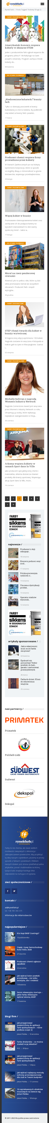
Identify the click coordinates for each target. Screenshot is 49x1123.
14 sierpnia (24, 581)
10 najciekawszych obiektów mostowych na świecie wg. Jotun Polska (30, 1091)
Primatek (10, 730)
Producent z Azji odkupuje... (27, 550)
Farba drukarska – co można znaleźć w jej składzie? (30, 1043)
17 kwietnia (21, 1001)
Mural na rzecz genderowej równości (20, 274)
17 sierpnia (24, 569)
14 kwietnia (21, 984)
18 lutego (33, 1098)
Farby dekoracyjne (15, 303)
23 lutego (8, 179)
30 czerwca (9, 420)
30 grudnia (9, 295)
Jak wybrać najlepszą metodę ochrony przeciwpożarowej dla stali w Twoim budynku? (30, 1074)
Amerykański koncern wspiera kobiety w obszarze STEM (22, 46)
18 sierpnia (24, 556)
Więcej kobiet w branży (18, 216)
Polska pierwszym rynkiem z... (29, 574)
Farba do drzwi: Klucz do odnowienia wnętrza (30, 681)
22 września (21, 968)
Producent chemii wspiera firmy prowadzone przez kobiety (23, 158)
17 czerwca (34, 1081)
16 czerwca (9, 485)
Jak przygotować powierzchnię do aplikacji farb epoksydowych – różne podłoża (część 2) (29, 1026)
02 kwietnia (25, 656)
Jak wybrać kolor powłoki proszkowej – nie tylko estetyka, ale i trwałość (28, 978)
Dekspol (9, 803)
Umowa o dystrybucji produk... (30, 586)
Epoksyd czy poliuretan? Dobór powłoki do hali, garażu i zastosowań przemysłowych (30, 665)
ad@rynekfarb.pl (12, 907)
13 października (23, 937)
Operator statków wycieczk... (28, 598)
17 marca (8, 118)
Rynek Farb (9, 9)
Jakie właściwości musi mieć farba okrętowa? (29, 648)
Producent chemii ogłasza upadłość (29, 962)
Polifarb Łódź (12, 755)
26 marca (24, 675)
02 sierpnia (9, 352)
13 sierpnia (24, 593)
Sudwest (10, 779)
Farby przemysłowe (15, 17)
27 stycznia (21, 954)
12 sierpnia (24, 605)
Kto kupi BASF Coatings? (28, 933)
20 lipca (25, 1048)
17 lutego (8, 235)
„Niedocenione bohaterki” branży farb (23, 100)
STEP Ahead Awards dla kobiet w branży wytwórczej (23, 332)
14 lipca (32, 1065)
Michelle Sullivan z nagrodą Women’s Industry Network (20, 400)
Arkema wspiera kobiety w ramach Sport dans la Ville (20, 465)
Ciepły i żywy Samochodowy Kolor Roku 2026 (29, 948)
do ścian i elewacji (15, 75)
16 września (34, 1034)
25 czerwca (25, 689)
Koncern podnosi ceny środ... (30, 562)
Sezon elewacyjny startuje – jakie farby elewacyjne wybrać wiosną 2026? (29, 994)
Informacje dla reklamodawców (18, 915)
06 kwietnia (9, 67)
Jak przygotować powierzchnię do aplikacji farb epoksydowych (28, 1058)
